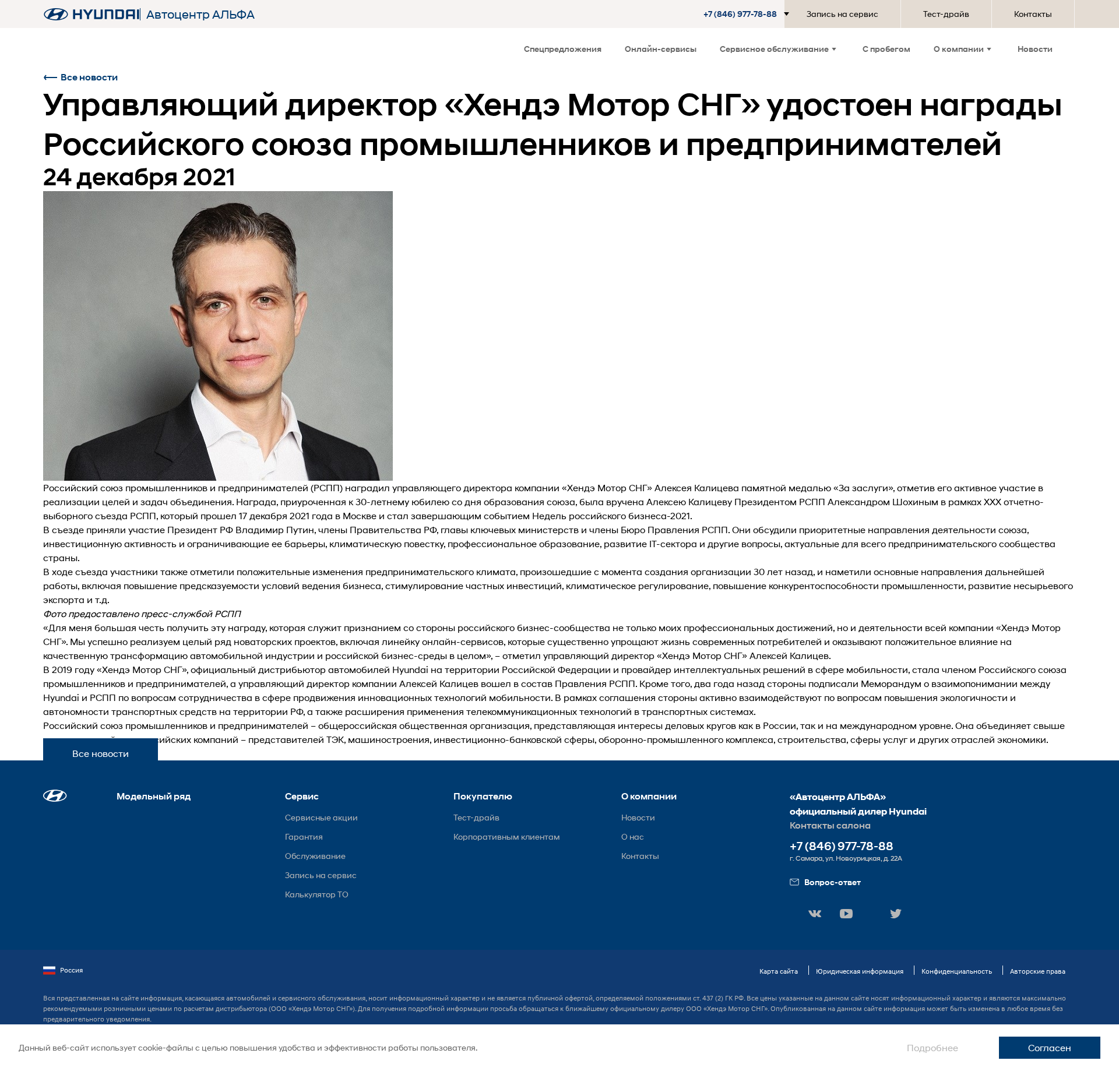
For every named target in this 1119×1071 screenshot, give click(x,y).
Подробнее (932, 1047)
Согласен (1049, 1047)
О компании (959, 49)
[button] (748, 14)
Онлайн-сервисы (660, 49)
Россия (71, 970)
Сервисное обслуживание (774, 49)
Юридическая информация (859, 971)
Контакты (1033, 14)
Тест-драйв (946, 14)
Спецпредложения (562, 49)
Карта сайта (778, 971)
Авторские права (1037, 971)
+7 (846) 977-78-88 (841, 846)
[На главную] (91, 14)
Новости (1035, 49)
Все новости (89, 77)
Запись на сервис (842, 14)
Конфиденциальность (956, 971)
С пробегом (886, 49)
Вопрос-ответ (832, 882)
